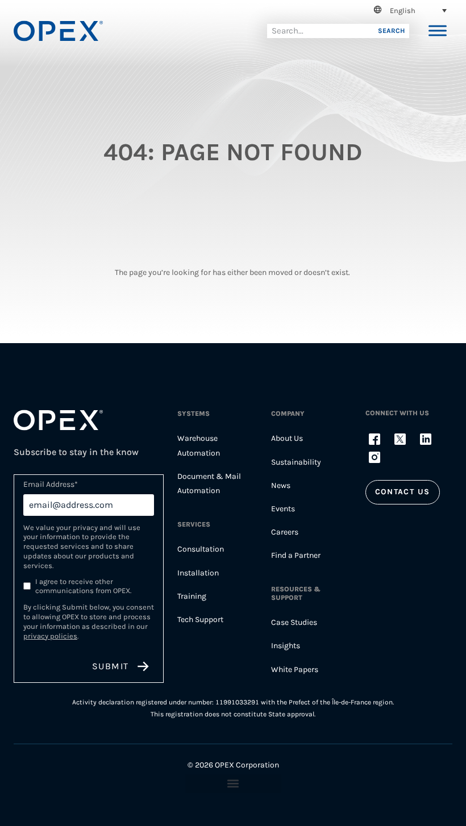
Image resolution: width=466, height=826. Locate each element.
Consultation (200, 549)
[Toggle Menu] (437, 31)
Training (191, 596)
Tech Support (200, 619)
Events (283, 509)
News (280, 485)
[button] (408, 10)
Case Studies (294, 622)
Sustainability (296, 462)
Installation (198, 573)
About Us (287, 438)
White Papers (294, 669)
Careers (284, 532)
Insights (285, 645)
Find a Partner (296, 555)
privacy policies (50, 636)
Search (391, 31)
